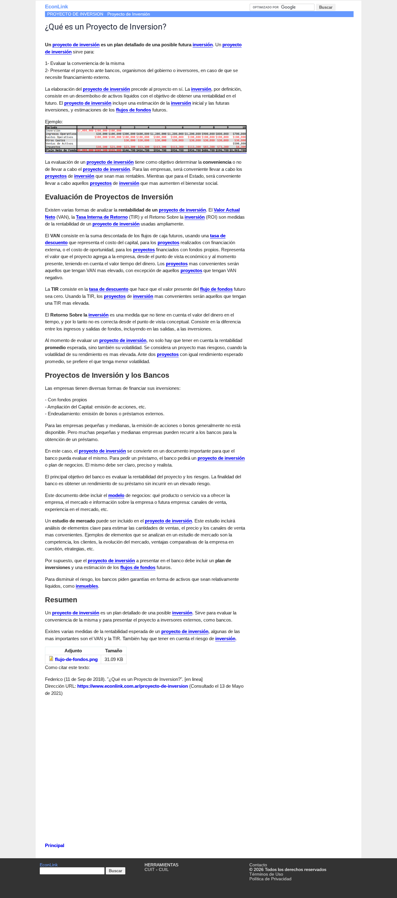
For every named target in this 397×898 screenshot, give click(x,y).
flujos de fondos (133, 109)
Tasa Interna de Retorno (102, 217)
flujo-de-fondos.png (76, 659)
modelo (116, 495)
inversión (203, 44)
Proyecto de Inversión (128, 14)
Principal (54, 845)
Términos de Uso (266, 874)
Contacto (258, 865)
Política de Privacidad (270, 879)
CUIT (150, 869)
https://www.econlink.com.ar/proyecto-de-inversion (132, 686)
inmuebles (87, 586)
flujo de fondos (216, 289)
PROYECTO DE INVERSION (75, 14)
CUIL (164, 869)
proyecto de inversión (76, 44)
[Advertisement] (146, 773)
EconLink (56, 7)
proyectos (56, 176)
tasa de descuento (108, 289)
